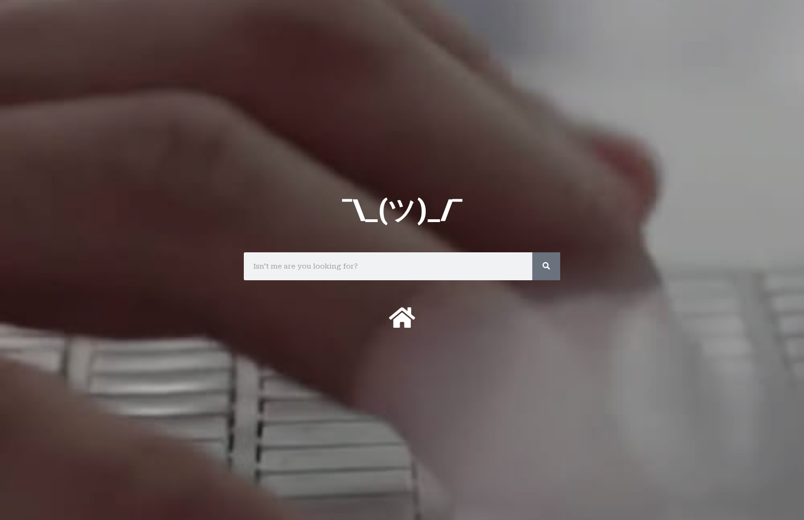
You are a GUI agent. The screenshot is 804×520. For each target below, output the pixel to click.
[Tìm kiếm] (546, 266)
